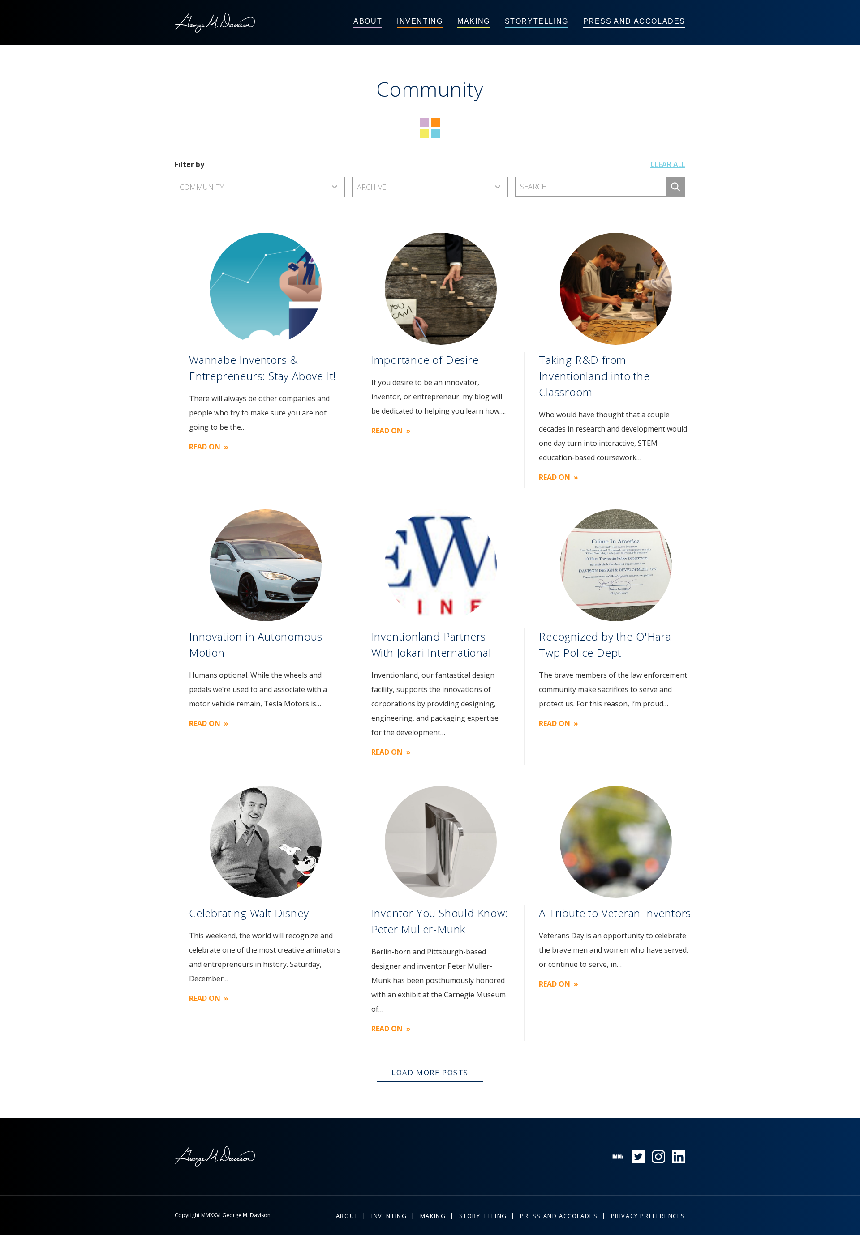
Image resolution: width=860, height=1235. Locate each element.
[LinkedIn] (678, 1156)
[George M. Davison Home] (215, 23)
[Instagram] (658, 1156)
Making (473, 21)
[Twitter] (638, 1156)
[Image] (266, 289)
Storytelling (536, 21)
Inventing (420, 21)
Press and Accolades (634, 21)
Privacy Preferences (648, 1216)
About (367, 21)
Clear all (667, 164)
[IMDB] (617, 1156)
